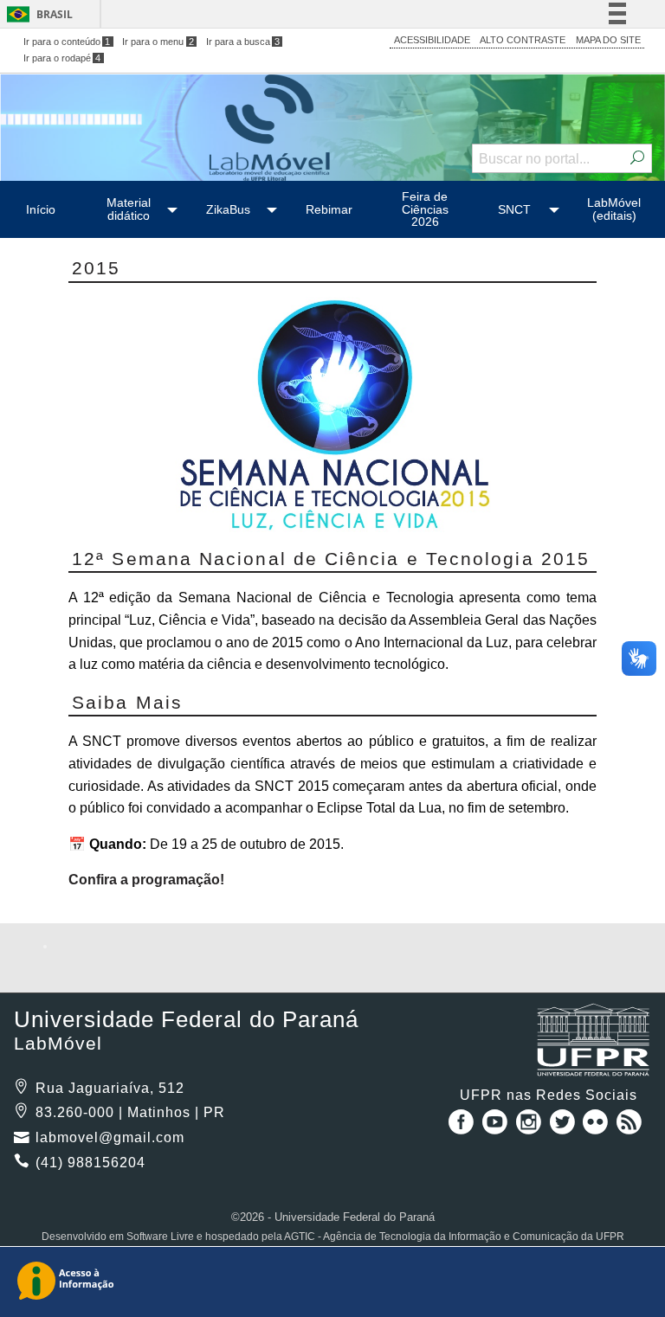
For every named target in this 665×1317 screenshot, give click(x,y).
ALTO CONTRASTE (522, 40)
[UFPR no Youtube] (496, 1128)
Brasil (54, 14)
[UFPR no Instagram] (530, 1128)
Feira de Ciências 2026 (425, 209)
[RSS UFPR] (629, 1128)
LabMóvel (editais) (614, 209)
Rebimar (329, 209)
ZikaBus (228, 209)
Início (40, 209)
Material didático (129, 209)
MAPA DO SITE (608, 40)
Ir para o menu (158, 41)
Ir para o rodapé (62, 58)
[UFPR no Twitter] (564, 1128)
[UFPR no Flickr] (598, 1128)
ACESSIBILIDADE (432, 40)
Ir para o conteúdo (67, 41)
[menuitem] (41, 209)
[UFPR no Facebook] (458, 1128)
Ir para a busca (243, 41)
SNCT (514, 209)
